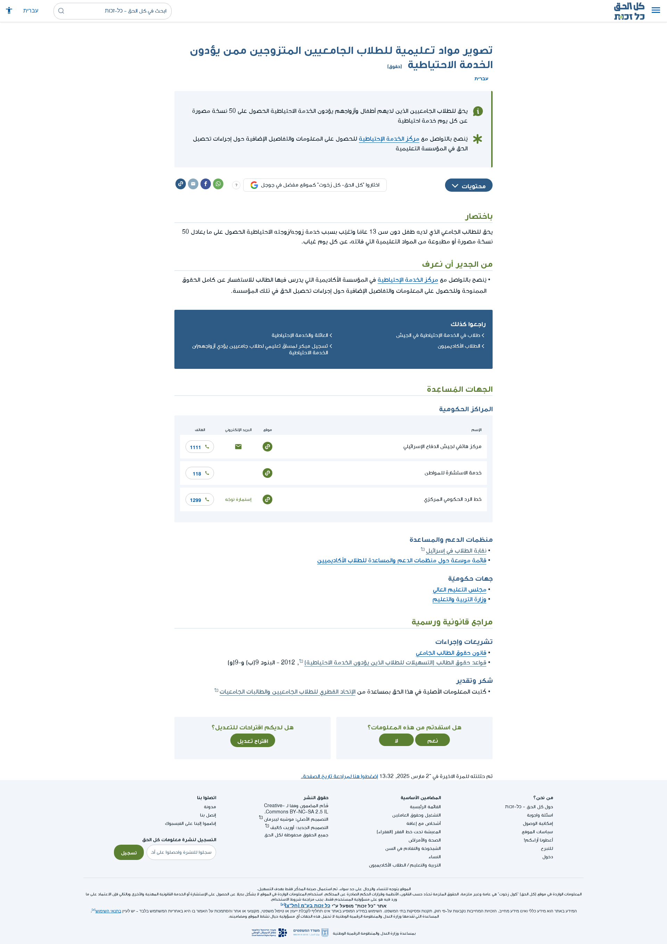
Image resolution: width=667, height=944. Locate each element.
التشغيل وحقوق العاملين (416, 815)
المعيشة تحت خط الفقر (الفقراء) (409, 831)
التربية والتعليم (425, 865)
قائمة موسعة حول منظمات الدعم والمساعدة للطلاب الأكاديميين (401, 560)
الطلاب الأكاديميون (459, 346)
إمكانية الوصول (538, 823)
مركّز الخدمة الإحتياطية (389, 138)
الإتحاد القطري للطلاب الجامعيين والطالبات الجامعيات (287, 691)
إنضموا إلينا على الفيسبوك (190, 823)
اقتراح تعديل (252, 740)
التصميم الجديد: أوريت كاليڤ (299, 827)
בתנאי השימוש (108, 911)
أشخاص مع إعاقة (423, 823)
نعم (432, 740)
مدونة (210, 806)
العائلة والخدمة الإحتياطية (300, 335)
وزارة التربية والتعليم (459, 599)
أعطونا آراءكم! (538, 840)
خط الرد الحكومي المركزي (452, 499)
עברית (30, 11)
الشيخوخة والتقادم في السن (413, 848)
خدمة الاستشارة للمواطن (453, 473)
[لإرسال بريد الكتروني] (238, 446)
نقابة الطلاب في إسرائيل (456, 550)
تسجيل (129, 852)
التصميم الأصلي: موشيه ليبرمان (296, 819)
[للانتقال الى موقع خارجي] (267, 446)
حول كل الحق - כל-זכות (529, 806)
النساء (434, 856)
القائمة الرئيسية (425, 806)
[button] (656, 11)
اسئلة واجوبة (540, 815)
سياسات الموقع (537, 831)
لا (396, 740)
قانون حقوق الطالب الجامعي (451, 652)
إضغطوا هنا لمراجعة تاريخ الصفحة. (339, 776)
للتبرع (547, 848)
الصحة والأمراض (425, 840)
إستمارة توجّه (238, 499)
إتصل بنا (208, 815)
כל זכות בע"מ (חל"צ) (307, 904)
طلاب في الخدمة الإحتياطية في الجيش (438, 335)
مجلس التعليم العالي (459, 589)
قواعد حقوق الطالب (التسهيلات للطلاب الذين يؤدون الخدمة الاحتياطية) (395, 662)
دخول (547, 856)
